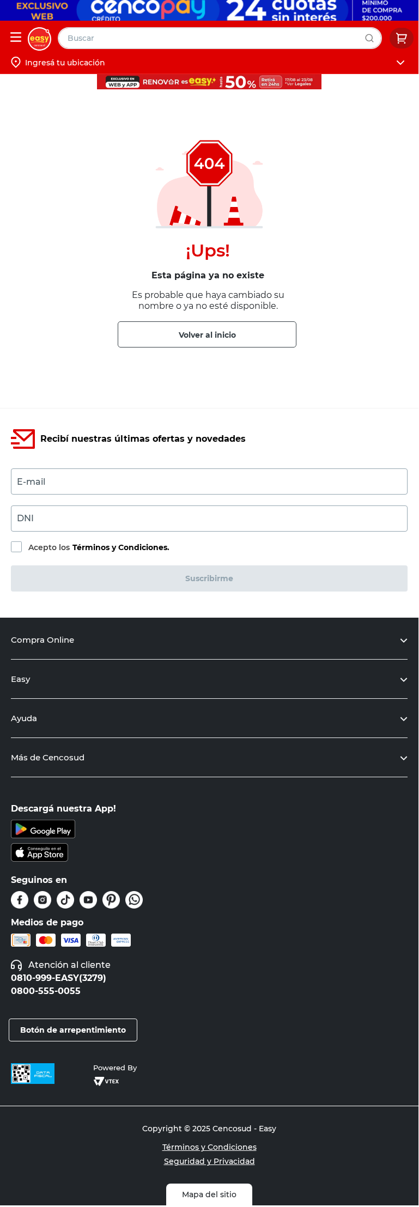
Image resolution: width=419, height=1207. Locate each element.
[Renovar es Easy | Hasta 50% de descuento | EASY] (209, 81)
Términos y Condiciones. (120, 547)
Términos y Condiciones (209, 1147)
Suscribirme (209, 578)
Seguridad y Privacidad (209, 1161)
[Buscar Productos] (372, 38)
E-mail (31, 482)
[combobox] (220, 38)
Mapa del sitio (209, 1194)
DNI (25, 518)
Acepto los (98, 547)
